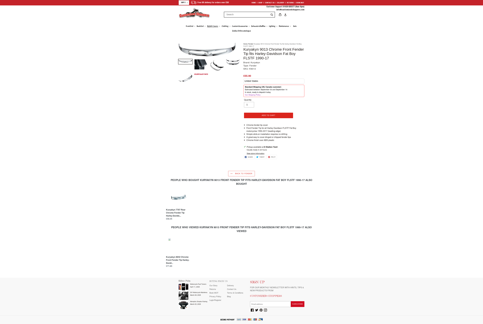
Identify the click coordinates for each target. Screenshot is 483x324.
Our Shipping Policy (252, 95)
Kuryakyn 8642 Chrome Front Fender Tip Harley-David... (177, 259)
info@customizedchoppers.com (290, 10)
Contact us (270, 3)
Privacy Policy (215, 296)
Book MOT (300, 3)
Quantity (247, 99)
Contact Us (231, 289)
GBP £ (183, 3)
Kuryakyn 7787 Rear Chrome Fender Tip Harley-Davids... (175, 212)
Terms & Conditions (235, 292)
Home (254, 3)
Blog (229, 296)
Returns (290, 3)
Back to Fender (243, 174)
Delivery (280, 3)
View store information (255, 153)
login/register (215, 300)
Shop (260, 3)
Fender (250, 44)
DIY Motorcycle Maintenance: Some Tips (204, 292)
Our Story (213, 285)
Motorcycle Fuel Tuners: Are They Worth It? (204, 284)
